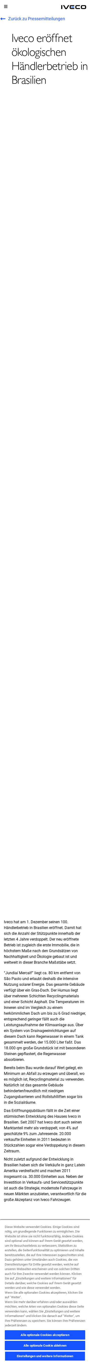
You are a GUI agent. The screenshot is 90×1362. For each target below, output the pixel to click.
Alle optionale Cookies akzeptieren (45, 1335)
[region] (45, 1290)
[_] (73, 7)
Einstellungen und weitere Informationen (45, 1356)
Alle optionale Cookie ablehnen (45, 1345)
